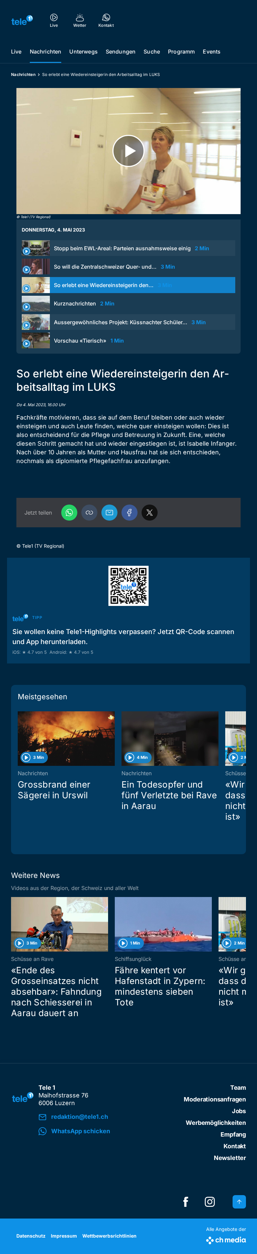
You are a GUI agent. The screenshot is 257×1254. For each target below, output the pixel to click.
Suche (152, 51)
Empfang (233, 1134)
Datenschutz (31, 1236)
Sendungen (121, 51)
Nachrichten (46, 51)
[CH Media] (226, 1239)
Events (212, 51)
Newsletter (230, 1157)
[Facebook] (129, 513)
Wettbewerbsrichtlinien (109, 1236)
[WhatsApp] (69, 513)
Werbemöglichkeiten (216, 1122)
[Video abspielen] (128, 151)
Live (16, 51)
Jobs (239, 1110)
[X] (150, 513)
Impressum (64, 1236)
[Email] (109, 513)
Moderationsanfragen (215, 1099)
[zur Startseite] (22, 20)
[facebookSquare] (185, 1201)
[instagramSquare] (210, 1201)
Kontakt (235, 1146)
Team (238, 1087)
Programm (181, 51)
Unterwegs (83, 51)
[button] (89, 513)
